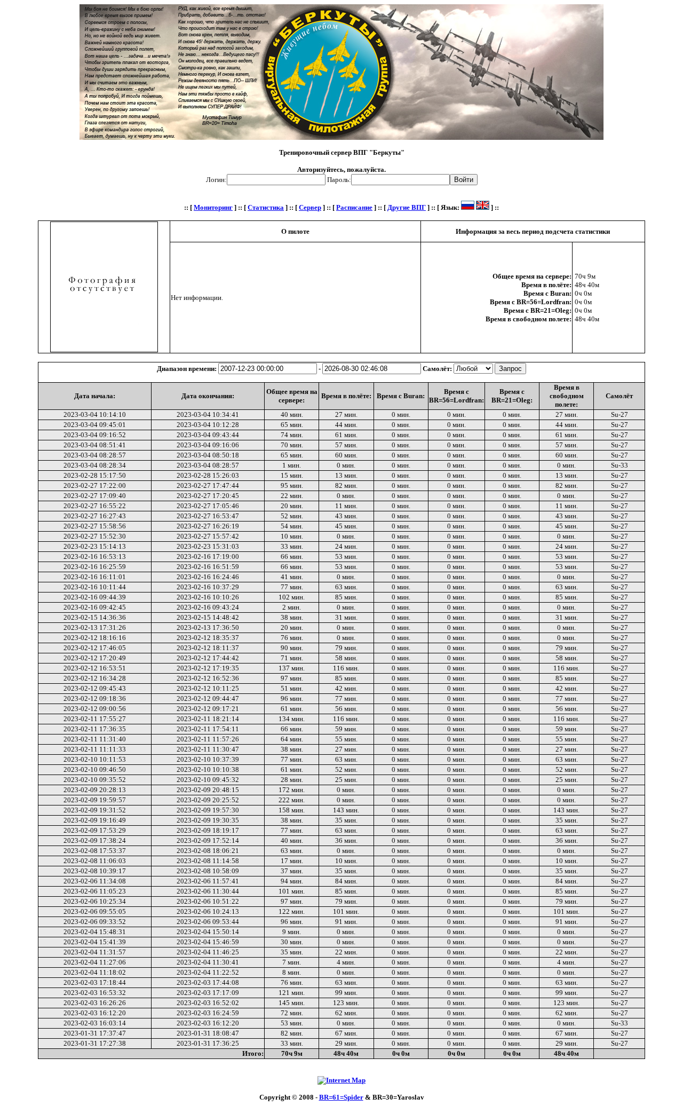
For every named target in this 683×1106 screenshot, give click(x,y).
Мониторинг (213, 207)
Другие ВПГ (406, 207)
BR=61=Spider (341, 1097)
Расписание (354, 207)
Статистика (266, 207)
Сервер (310, 207)
